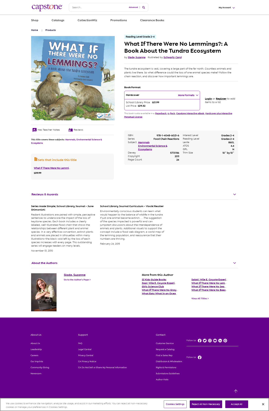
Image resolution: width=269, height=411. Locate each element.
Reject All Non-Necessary (206, 404)
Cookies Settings (175, 404)
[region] (134, 404)
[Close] (263, 404)
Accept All (236, 404)
